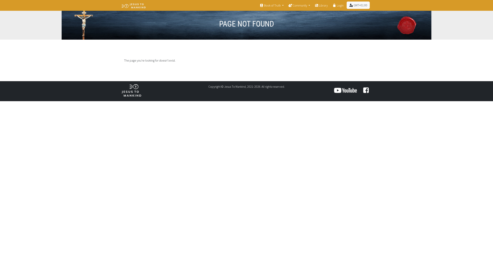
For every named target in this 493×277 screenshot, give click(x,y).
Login (340, 5)
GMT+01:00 (360, 5)
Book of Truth (272, 5)
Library (323, 5)
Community (300, 5)
